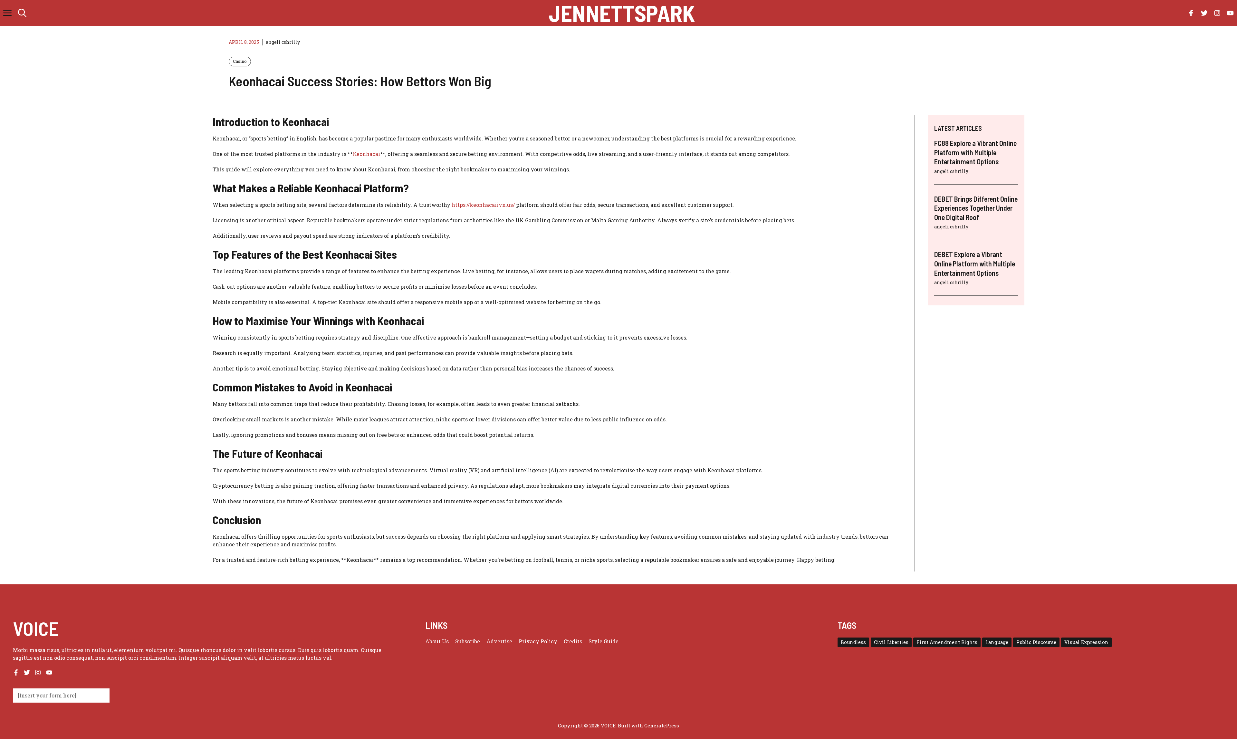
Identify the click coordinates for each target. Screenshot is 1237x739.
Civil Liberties (891, 642)
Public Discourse (1036, 642)
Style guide (603, 641)
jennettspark (622, 13)
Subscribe (467, 641)
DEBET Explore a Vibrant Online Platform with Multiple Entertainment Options (974, 263)
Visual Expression (1086, 642)
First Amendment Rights (946, 642)
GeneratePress (661, 725)
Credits (573, 641)
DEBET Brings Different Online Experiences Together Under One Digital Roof (976, 208)
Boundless (853, 642)
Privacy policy (538, 641)
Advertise (499, 641)
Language (996, 642)
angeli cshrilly (283, 42)
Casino (240, 61)
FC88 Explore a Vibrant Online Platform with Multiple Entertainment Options (975, 152)
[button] (22, 13)
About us (437, 641)
